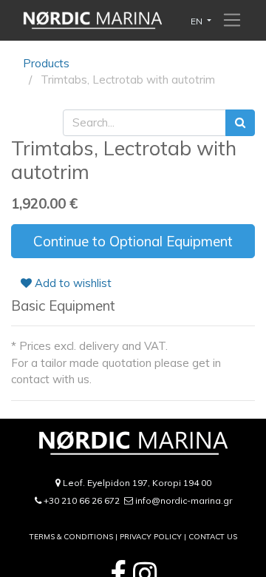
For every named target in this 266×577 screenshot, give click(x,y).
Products (46, 63)
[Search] (240, 123)
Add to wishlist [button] (72, 283)
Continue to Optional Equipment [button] (133, 241)
